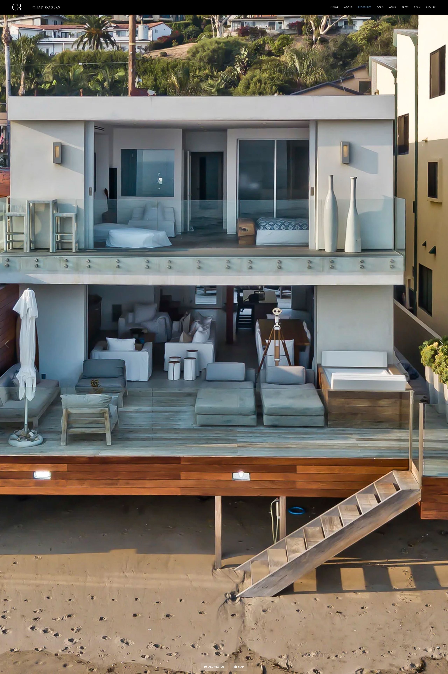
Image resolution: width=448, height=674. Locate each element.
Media (392, 7)
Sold (380, 7)
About (348, 7)
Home (335, 7)
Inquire (431, 7)
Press (405, 7)
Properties (364, 7)
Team (417, 7)
